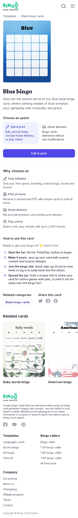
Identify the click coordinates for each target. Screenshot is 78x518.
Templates (9, 16)
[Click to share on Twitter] (40, 301)
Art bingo (8, 452)
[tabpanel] (39, 188)
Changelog (10, 489)
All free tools (48, 463)
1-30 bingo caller (51, 447)
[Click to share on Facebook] (48, 301)
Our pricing (10, 478)
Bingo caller (48, 442)
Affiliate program (13, 494)
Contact (8, 505)
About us (8, 483)
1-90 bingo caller (51, 458)
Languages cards (14, 442)
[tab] (20, 133)
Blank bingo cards (32, 16)
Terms (7, 499)
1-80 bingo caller (51, 452)
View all (8, 458)
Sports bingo (11, 447)
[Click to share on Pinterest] (55, 301)
